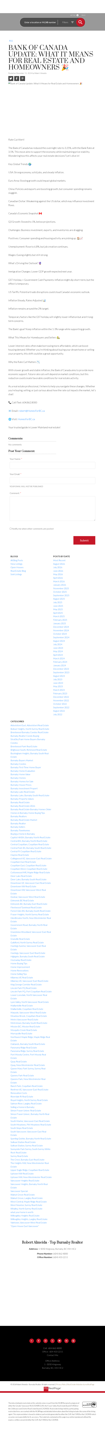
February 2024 (60, 661)
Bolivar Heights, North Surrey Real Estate (30, 729)
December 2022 (61, 697)
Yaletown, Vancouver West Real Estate (29, 1222)
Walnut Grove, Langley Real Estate (27, 1198)
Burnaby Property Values (22, 798)
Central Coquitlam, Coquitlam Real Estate (30, 844)
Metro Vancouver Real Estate (24, 1019)
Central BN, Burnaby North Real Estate (29, 841)
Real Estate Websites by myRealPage (80, 1384)
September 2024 (61, 637)
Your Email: (15, 474)
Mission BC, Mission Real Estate (25, 1026)
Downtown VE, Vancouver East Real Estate (31, 883)
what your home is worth (22, 1212)
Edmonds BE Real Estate (22, 900)
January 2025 (59, 623)
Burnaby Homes (18, 778)
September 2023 (61, 672)
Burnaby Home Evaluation (23, 771)
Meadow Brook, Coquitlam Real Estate (29, 1016)
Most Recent (59, 560)
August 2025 (59, 598)
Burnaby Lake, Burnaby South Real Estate (30, 795)
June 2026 (58, 570)
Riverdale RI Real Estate (22, 1096)
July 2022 (57, 714)
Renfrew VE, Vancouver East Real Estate (29, 1089)
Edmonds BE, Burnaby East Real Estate (29, 904)
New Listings (16, 564)
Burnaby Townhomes (20, 830)
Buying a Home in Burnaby (23, 833)
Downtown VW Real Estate (23, 886)
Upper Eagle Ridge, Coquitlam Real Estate (30, 1170)
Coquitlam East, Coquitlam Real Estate (28, 865)
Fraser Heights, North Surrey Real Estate (30, 914)
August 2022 (59, 710)
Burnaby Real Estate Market (24, 820)
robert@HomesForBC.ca (32, 410)
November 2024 (61, 630)
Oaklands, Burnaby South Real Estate (28, 1044)
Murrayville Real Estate (21, 1033)
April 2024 (58, 654)
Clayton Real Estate (20, 855)
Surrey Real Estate (19, 1156)
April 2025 (58, 612)
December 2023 (61, 668)
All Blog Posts (17, 560)
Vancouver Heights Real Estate (25, 1180)
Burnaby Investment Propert (24, 788)
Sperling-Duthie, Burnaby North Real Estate (31, 1138)
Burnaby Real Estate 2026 (23, 806)
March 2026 (59, 581)
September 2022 (61, 707)
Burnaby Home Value (20, 774)
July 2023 (57, 679)
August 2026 (59, 564)
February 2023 (60, 693)
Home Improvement (20, 967)
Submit (84, 540)
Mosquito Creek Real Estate (24, 1030)
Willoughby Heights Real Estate (25, 1215)
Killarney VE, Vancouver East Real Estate (29, 981)
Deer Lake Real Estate (21, 876)
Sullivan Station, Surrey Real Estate (27, 1145)
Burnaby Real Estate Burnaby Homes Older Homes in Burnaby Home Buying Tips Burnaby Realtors (31, 813)
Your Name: (15, 459)
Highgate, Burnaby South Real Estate (28, 956)
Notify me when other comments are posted (32, 528)
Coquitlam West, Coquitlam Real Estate (29, 868)
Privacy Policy (61, 1384)
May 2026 (58, 574)
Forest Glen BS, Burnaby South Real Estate (31, 911)
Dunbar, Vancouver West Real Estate (28, 897)
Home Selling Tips (19, 974)
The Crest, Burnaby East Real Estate (27, 1159)
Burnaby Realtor (18, 823)
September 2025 (61, 595)
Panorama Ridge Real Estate (24, 1047)
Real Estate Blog (18, 570)
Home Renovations (20, 970)
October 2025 (60, 591)
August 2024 (59, 641)
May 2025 (58, 609)
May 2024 (58, 651)
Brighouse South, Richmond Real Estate (29, 749)
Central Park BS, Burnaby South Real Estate (31, 848)
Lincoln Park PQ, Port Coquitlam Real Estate (31, 991)
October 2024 (60, 633)
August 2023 (59, 676)
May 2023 (58, 686)
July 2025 (57, 602)
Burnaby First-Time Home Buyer (26, 767)
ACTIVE (72, 15)
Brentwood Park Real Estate (24, 746)
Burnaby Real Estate (20, 802)
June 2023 (58, 683)
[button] (31, 1341)
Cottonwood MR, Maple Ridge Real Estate (30, 872)
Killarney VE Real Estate (22, 977)
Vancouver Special (19, 1191)
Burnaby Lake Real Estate (23, 791)
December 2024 (61, 626)
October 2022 (60, 703)
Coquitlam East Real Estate (23, 862)
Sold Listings (16, 574)
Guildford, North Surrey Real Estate (27, 942)
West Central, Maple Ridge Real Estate (29, 1201)
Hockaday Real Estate (21, 960)
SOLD (83, 15)
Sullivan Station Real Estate (23, 1142)
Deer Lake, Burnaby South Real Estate (28, 879)
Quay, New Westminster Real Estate (28, 1065)
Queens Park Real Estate (22, 1075)
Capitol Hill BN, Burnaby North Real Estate (30, 837)
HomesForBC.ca (26, 419)
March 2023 (59, 690)
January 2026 (59, 584)
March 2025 (59, 616)
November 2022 (61, 700)
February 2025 (60, 619)
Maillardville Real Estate (22, 1005)
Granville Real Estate (20, 939)
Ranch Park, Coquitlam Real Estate (27, 1086)
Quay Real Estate (19, 1061)
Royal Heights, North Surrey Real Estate (29, 1100)
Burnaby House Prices (21, 784)
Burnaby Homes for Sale (22, 781)
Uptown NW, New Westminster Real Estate (31, 1177)
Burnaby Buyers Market (22, 760)
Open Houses (17, 567)
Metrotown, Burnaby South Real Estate (29, 1023)
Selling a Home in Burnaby (22, 1107)
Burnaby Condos (18, 764)
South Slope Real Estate (22, 1128)
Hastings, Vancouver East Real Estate (28, 953)
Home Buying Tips (19, 963)
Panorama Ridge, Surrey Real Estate (27, 1051)
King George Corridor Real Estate (26, 984)
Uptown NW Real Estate (22, 1173)
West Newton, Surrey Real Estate (26, 1205)
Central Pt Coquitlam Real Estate (26, 851)
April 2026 (58, 577)
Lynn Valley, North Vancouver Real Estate (30, 1002)
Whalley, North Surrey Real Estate (26, 1208)
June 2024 (58, 648)
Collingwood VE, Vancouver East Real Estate (31, 858)
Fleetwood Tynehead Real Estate (26, 907)
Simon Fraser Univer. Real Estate (26, 1110)
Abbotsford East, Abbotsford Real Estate (30, 725)
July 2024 (57, 644)
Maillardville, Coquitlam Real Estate (27, 1009)
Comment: (15, 493)
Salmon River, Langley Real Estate (26, 1103)
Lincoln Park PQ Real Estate (24, 988)
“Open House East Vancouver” (25, 1226)
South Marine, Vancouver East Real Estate (30, 1121)
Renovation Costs (19, 1093)
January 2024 (59, 665)
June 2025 (58, 606)
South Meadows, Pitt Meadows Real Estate (31, 1124)
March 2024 (59, 658)
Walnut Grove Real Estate (23, 1194)
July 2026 (57, 567)
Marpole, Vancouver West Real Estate (28, 1012)
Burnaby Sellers (18, 826)
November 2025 (61, 588)
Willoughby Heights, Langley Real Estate (29, 1219)
